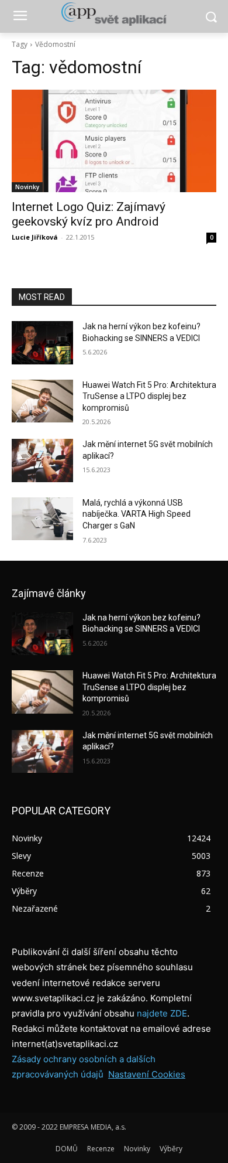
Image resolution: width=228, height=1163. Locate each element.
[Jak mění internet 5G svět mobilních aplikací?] (42, 460)
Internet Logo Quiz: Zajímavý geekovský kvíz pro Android (88, 214)
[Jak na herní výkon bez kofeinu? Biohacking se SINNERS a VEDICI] (42, 342)
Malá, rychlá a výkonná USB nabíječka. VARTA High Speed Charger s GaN (136, 514)
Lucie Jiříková (35, 237)
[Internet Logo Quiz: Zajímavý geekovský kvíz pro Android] (114, 141)
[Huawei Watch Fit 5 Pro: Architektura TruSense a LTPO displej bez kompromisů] (42, 401)
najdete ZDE (162, 1013)
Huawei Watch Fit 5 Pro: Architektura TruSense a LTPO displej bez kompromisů (149, 396)
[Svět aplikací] (114, 14)
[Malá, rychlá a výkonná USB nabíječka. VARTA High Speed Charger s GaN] (42, 519)
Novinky (27, 187)
